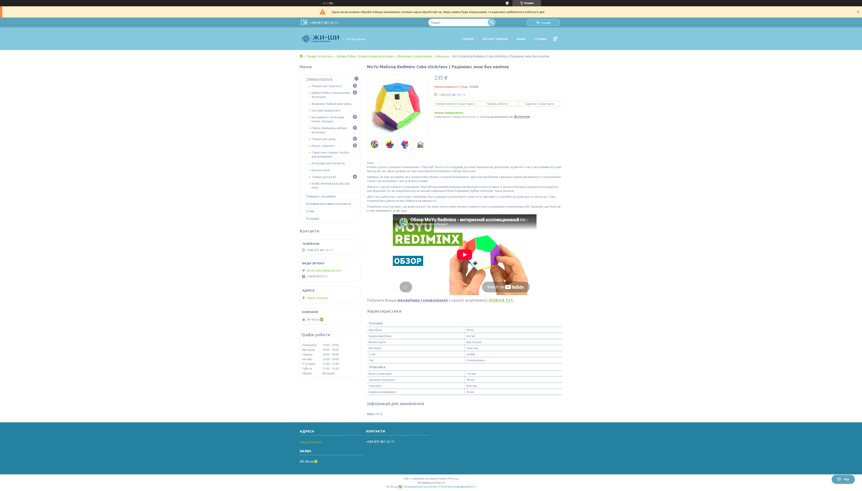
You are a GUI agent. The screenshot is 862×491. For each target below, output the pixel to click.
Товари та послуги (319, 56)
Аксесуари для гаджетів (328, 163)
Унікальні (442, 56)
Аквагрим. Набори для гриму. (332, 103)
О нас (310, 211)
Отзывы (540, 39)
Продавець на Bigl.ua (431, 482)
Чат (846, 479)
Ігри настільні (321, 170)
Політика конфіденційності (458, 486)
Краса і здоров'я (323, 145)
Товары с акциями (321, 196)
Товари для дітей (324, 176)
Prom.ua (453, 478)
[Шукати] (492, 22)
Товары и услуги (319, 79)
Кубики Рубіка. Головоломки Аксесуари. (365, 56)
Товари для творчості (327, 86)
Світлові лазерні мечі (326, 110)
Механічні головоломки (414, 56)
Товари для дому (323, 138)
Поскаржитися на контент (421, 486)
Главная (468, 39)
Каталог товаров (495, 39)
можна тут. (501, 299)
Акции (521, 39)
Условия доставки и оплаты (328, 204)
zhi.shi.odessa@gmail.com (323, 270)
